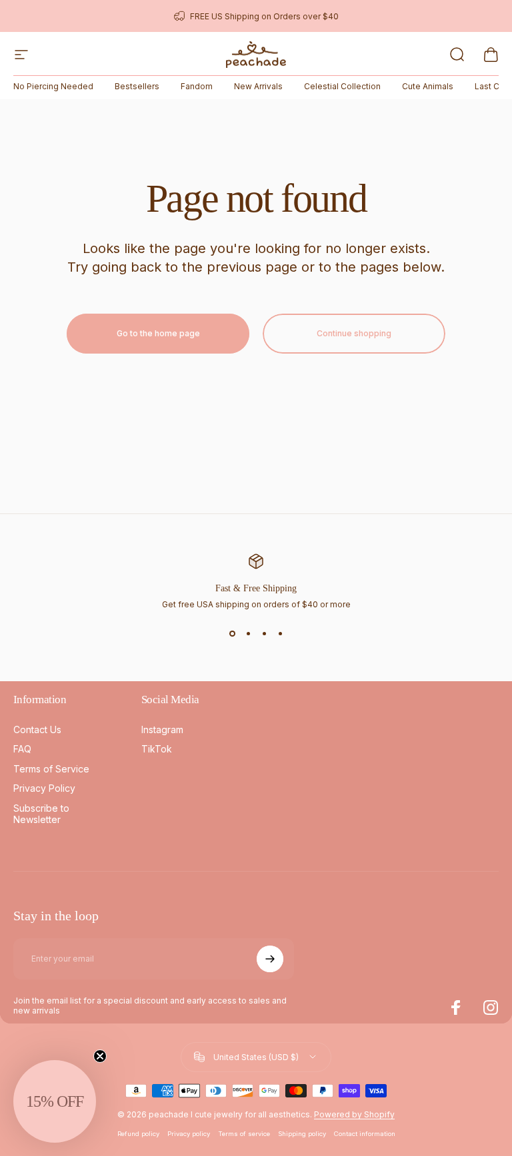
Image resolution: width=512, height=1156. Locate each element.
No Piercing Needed (53, 86)
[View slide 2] (248, 633)
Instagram (162, 729)
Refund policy (138, 1133)
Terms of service (244, 1133)
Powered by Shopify (354, 1114)
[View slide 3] (264, 633)
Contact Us (37, 729)
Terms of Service (51, 768)
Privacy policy (188, 1133)
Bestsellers (137, 86)
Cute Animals (427, 86)
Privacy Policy (44, 788)
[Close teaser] (100, 1056)
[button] (54, 1101)
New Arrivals (258, 86)
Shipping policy (302, 1133)
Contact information (364, 1133)
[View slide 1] (232, 633)
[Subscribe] (270, 959)
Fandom (197, 86)
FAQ (22, 748)
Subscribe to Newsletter (41, 814)
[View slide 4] (280, 633)
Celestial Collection (342, 86)
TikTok (156, 748)
